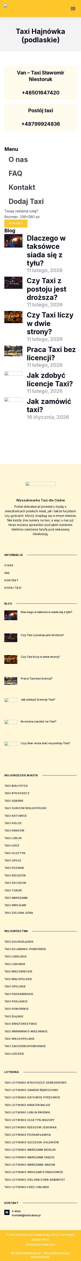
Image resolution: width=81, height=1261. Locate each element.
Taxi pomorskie (16, 1008)
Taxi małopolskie (18, 979)
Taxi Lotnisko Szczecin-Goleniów (31, 1142)
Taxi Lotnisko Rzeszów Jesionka (30, 1127)
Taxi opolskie (15, 986)
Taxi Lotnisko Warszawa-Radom (29, 1164)
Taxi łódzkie (14, 1053)
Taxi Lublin (13, 838)
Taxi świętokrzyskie (20, 1023)
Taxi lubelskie (15, 956)
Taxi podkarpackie (18, 994)
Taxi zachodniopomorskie (25, 1046)
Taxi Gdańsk (13, 800)
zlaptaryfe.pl (40, 1239)
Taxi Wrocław (15, 905)
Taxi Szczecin (15, 882)
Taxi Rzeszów (15, 875)
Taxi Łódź (11, 845)
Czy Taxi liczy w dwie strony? (50, 323)
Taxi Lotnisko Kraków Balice (27, 1105)
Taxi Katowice (15, 815)
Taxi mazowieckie (18, 971)
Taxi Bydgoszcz (17, 793)
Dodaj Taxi (26, 201)
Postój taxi (40, 110)
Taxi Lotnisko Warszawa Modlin (30, 1149)
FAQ (15, 173)
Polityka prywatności (40, 1244)
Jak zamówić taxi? (49, 405)
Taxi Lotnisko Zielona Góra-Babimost (34, 1179)
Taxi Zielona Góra (18, 912)
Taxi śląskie (13, 1016)
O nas (18, 159)
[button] (73, 8)
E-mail (16, 1211)
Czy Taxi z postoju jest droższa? (46, 289)
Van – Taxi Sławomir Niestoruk (40, 76)
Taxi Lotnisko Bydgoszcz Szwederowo (35, 1082)
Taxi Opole (12, 860)
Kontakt (22, 187)
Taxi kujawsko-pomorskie (25, 949)
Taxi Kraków (14, 830)
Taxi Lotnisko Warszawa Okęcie (29, 1157)
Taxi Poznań (14, 867)
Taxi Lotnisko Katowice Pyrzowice (32, 1097)
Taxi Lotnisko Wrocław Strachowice (33, 1172)
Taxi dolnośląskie (18, 941)
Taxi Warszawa (16, 897)
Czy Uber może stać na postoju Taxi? (45, 743)
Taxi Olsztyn (14, 853)
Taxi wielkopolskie (19, 1038)
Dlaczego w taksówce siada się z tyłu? (46, 250)
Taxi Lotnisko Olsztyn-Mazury (29, 1120)
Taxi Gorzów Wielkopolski (25, 808)
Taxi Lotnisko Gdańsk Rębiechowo (31, 1090)
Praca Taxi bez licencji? (51, 353)
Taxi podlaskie (16, 1001)
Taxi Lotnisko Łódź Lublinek (26, 1187)
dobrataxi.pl (24, 1234)
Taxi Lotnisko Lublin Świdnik (27, 1112)
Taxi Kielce (13, 823)
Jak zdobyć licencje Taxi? (50, 379)
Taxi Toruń (13, 890)
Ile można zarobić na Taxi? (38, 721)
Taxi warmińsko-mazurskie (26, 1031)
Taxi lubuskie (14, 964)
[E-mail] (7, 1212)
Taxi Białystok (16, 785)
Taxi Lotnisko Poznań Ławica (27, 1134)
